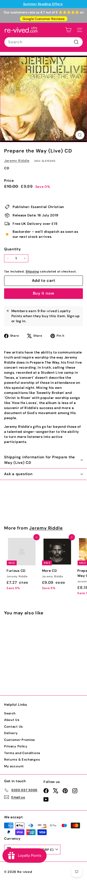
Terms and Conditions (22, 753)
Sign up (73, 316)
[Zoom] (79, 135)
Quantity (12, 249)
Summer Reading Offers (43, 4)
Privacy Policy (16, 746)
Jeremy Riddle (16, 160)
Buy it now (43, 293)
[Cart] (68, 30)
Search (10, 713)
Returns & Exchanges (22, 759)
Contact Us (13, 726)
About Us (12, 720)
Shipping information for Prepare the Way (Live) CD (39, 460)
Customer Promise (19, 740)
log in (20, 321)
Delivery (11, 733)
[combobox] (43, 42)
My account (14, 766)
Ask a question (18, 474)
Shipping (32, 271)
